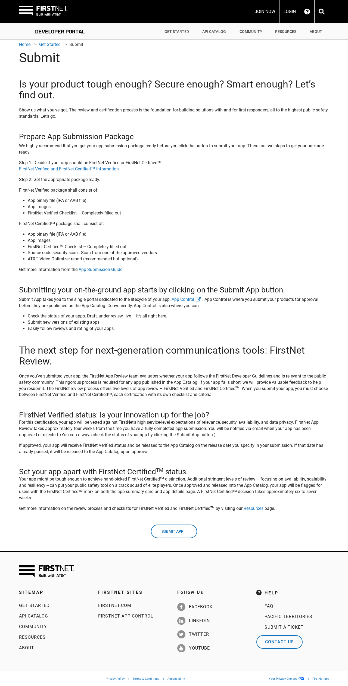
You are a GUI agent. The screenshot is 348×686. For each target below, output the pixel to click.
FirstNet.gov (320, 679)
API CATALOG (214, 31)
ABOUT (316, 31)
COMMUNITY (251, 31)
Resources (253, 508)
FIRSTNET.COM (114, 605)
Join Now (265, 12)
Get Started (50, 44)
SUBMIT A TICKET (284, 627)
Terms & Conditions (146, 679)
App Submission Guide (100, 269)
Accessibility (176, 679)
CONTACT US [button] (279, 641)
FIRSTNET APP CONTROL (125, 616)
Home (24, 44)
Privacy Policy (115, 679)
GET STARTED (176, 31)
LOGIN (290, 12)
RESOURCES (285, 31)
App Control (183, 299)
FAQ (269, 606)
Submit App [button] (172, 531)
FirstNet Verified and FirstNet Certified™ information (69, 169)
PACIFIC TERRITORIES (288, 616)
